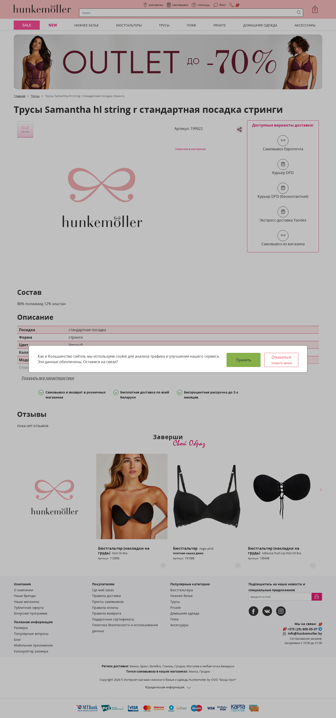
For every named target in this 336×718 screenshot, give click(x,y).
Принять (243, 359)
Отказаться (282, 360)
